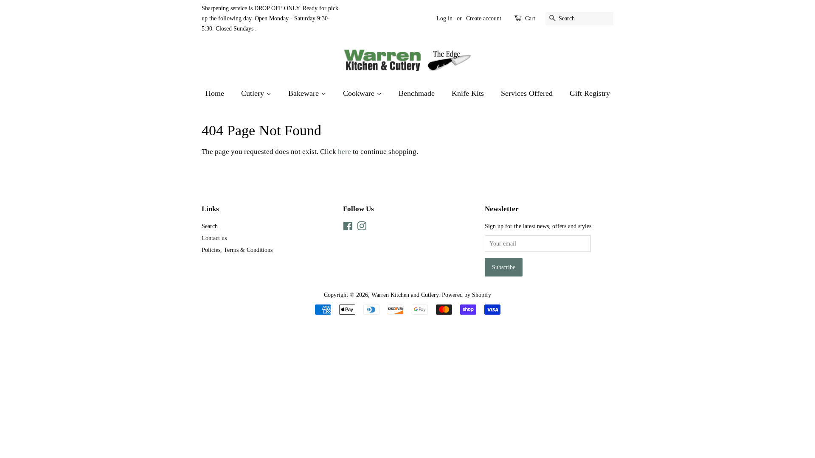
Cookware (360, 93)
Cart (530, 18)
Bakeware (304, 93)
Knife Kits (468, 93)
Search (210, 226)
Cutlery (253, 93)
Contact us (214, 238)
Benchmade (417, 93)
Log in (444, 18)
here (344, 152)
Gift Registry (590, 93)
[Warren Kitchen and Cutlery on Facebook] (348, 227)
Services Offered (527, 93)
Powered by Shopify (466, 294)
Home (214, 93)
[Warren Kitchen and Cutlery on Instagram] (361, 227)
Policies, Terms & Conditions (237, 249)
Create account (483, 18)
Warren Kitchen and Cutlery (404, 294)
